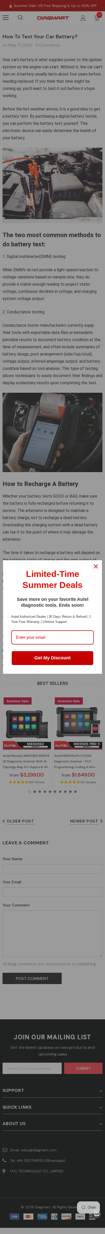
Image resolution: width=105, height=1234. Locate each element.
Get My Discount (52, 657)
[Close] (96, 566)
